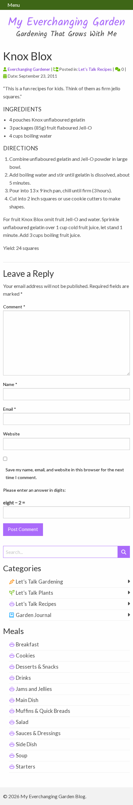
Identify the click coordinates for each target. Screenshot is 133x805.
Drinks (23, 677)
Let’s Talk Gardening (39, 581)
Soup (21, 755)
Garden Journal (33, 615)
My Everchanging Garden (66, 23)
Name (10, 384)
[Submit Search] (124, 552)
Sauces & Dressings (38, 733)
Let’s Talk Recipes (36, 604)
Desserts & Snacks (37, 666)
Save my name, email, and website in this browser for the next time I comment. (65, 473)
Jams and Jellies (34, 689)
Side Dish (26, 744)
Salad (22, 722)
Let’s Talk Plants (34, 592)
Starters (25, 766)
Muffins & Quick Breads (43, 711)
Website (11, 433)
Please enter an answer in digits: (34, 490)
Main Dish (27, 700)
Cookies (25, 655)
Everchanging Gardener (29, 69)
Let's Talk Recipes (95, 69)
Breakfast (27, 644)
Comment (14, 306)
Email (9, 409)
